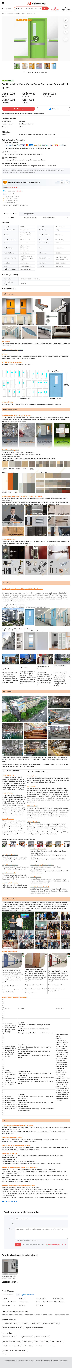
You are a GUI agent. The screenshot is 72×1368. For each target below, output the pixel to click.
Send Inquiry (18, 109)
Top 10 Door (40, 1346)
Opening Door (28, 1341)
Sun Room (22, 1305)
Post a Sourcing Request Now (56, 1245)
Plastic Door (24, 1323)
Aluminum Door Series (8, 1302)
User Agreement (46, 1360)
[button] (64, 217)
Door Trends (51, 1346)
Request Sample (39, 113)
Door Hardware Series (8, 1305)
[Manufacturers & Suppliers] (36, 3)
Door (23, 13)
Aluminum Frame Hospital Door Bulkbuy (15, 1350)
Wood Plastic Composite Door (12, 1328)
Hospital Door (29, 1346)
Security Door (35, 1323)
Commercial (5, 1298)
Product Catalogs (28, 1295)
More (3, 1354)
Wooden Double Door (42, 1341)
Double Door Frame (57, 1341)
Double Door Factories (42, 1337)
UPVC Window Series (59, 1302)
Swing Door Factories (26, 1337)
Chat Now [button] (54, 109)
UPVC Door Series (24, 1302)
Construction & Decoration (13, 13)
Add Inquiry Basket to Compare (36, 72)
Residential (22, 1298)
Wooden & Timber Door (10, 1323)
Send (17, 1245)
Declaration (55, 1360)
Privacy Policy (63, 1360)
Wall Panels (39, 1305)
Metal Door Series (41, 1298)
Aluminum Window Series (43, 1302)
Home (3, 13)
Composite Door (31, 13)
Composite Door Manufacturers (34, 1328)
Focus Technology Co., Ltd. (24, 1360)
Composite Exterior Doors (50, 1323)
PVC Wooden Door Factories (11, 1341)
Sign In (5, 205)
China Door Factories (9, 1337)
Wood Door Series (58, 1298)
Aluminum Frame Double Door (12, 1346)
